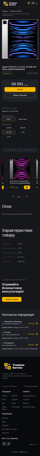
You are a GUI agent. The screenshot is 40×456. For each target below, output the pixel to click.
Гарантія (5, 425)
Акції (4, 422)
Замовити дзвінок (11, 299)
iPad (3, 399)
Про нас (5, 418)
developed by (15, 452)
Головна (5, 11)
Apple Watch (4, 408)
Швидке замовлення (20, 95)
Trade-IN (26, 399)
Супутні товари (11, 150)
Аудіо (14, 403)
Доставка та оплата (9, 429)
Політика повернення (9, 386)
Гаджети (15, 399)
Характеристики (29, 150)
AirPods (15, 396)
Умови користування (31, 386)
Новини (26, 403)
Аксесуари (16, 407)
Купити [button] (27, 187)
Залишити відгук (29, 407)
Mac (3, 403)
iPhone (4, 396)
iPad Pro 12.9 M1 (16, 11)
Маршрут (31, 323)
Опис (19, 150)
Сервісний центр (29, 396)
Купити (20, 89)
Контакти (5, 433)
